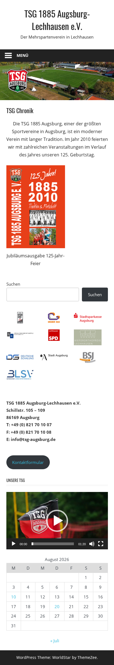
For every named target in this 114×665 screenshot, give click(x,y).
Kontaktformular (28, 462)
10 (13, 597)
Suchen (13, 284)
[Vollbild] (100, 544)
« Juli (54, 640)
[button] (57, 521)
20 (57, 606)
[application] (57, 520)
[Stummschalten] (92, 544)
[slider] (53, 543)
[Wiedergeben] (13, 544)
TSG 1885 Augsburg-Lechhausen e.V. (57, 19)
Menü (22, 55)
